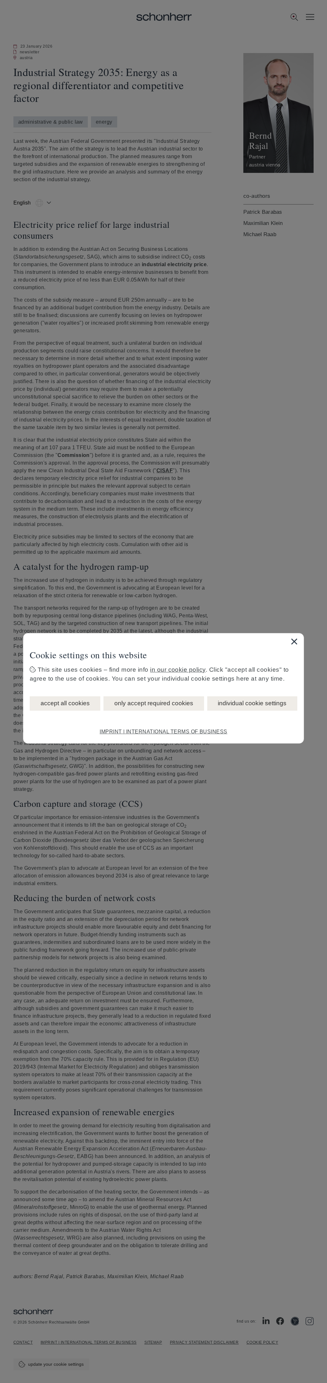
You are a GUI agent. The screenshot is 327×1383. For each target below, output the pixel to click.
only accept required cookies (153, 703)
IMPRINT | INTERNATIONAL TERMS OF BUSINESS (163, 731)
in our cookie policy (178, 669)
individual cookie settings (252, 703)
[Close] (294, 641)
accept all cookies (65, 703)
